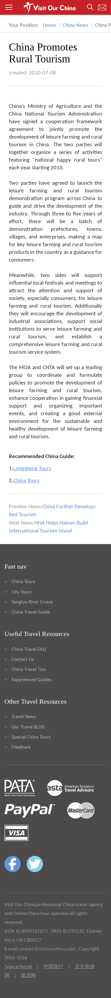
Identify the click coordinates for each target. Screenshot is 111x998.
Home (49, 25)
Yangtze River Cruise (32, 602)
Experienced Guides (32, 679)
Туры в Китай (18, 966)
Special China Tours (31, 737)
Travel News (24, 716)
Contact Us (23, 659)
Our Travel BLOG (28, 727)
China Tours (23, 581)
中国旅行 (53, 966)
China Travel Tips (29, 669)
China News (75, 25)
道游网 (28, 975)
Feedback (21, 747)
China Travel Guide (31, 612)
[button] (55, 7)
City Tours (22, 592)
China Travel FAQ (29, 649)
